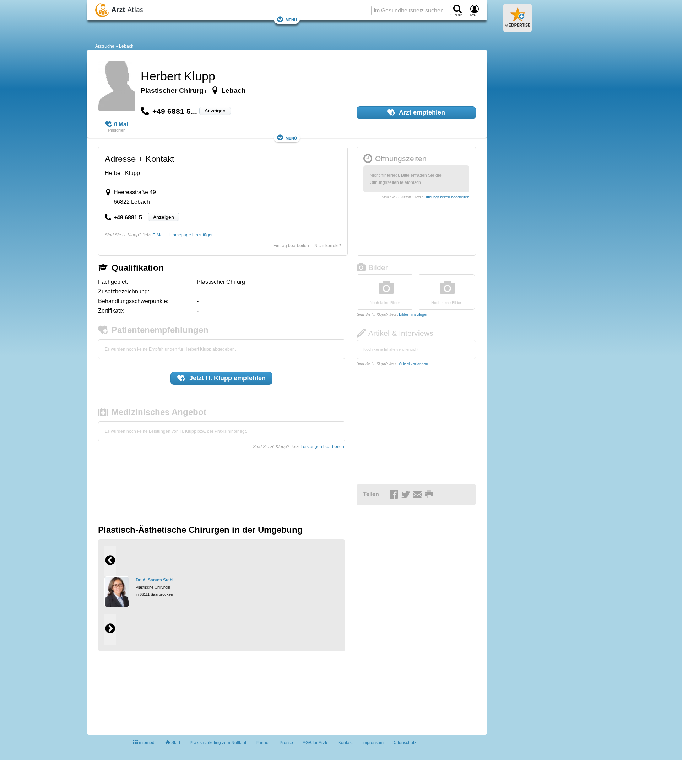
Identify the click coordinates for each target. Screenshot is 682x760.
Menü (291, 19)
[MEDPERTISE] (517, 29)
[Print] (430, 494)
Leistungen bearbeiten (322, 446)
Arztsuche (104, 46)
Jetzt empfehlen (227, 378)
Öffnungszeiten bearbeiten (446, 197)
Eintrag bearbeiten (291, 245)
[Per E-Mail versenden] (418, 494)
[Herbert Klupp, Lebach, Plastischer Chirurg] (116, 87)
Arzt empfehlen (421, 112)
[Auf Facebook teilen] (395, 494)
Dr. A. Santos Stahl (154, 580)
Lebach (126, 46)
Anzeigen (215, 110)
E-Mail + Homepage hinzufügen (183, 235)
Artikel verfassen (413, 363)
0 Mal (121, 124)
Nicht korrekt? (327, 245)
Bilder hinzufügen (413, 314)
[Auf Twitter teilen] (406, 494)
